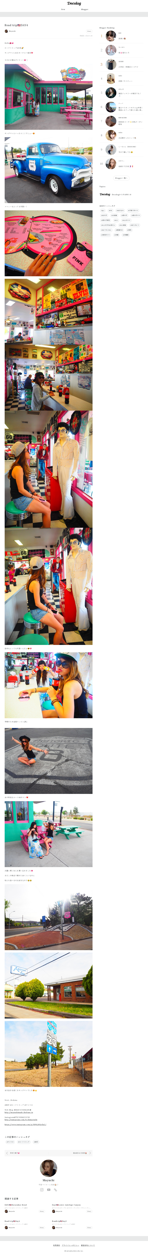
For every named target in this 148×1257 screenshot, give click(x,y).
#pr (102, 210)
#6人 (116, 220)
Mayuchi (48, 1180)
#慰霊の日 (119, 230)
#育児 (129, 230)
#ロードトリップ (23, 1142)
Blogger (84, 9)
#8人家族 (123, 225)
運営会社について (88, 1245)
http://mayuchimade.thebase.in (19, 1112)
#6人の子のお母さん (108, 225)
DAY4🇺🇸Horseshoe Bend (16, 1205)
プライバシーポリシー (70, 1245)
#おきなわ (120, 210)
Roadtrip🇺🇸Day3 (59, 1221)
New (63, 9)
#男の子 (124, 215)
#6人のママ (126, 220)
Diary (89, 31)
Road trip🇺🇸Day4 (12, 1221)
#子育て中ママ (133, 210)
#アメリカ (10, 1142)
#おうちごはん (106, 230)
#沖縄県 (125, 235)
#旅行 (36, 1142)
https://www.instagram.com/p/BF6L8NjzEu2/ (25, 1125)
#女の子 (104, 215)
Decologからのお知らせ (122, 195)
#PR (110, 210)
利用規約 (56, 1245)
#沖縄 (116, 235)
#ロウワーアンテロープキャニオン (78, 1208)
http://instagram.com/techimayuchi (21, 1120)
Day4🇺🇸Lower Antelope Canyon (66, 1205)
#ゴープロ (62, 1208)
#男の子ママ (136, 215)
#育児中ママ (105, 235)
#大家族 (114, 215)
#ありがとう (135, 225)
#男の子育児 (105, 220)
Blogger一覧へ (121, 178)
